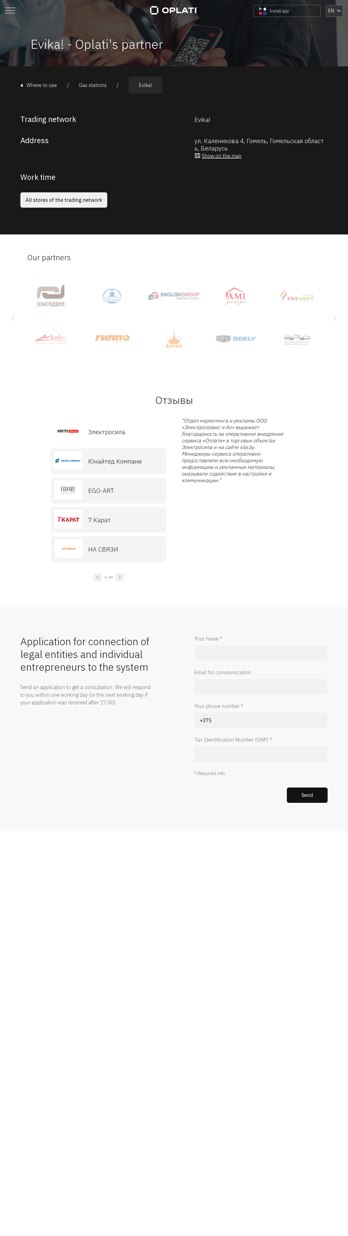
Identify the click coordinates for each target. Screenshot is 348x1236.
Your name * (208, 638)
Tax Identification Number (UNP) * (233, 739)
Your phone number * (218, 706)
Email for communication (222, 672)
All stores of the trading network (63, 199)
